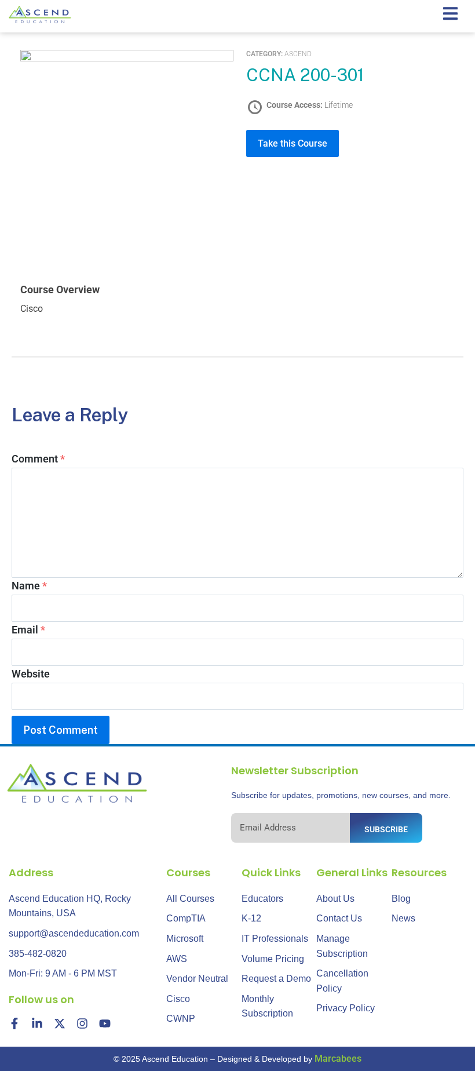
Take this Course (292, 143)
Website (31, 674)
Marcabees (338, 1058)
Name (29, 586)
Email (28, 630)
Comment (38, 459)
